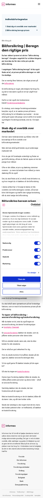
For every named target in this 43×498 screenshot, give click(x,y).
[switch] (37, 250)
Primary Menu (39, 4)
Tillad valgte (21, 285)
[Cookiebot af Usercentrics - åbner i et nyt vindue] (30, 205)
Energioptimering (21, 485)
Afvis (21, 292)
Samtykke (37, 495)
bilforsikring (9, 83)
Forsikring (21, 464)
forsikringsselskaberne (16, 103)
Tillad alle (21, 279)
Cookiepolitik (29, 495)
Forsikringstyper (21, 474)
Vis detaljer (31, 273)
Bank (21, 481)
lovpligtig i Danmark (11, 327)
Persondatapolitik (17, 495)
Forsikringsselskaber (21, 467)
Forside (21, 457)
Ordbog (21, 471)
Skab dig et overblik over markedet (21, 26)
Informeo (9, 4)
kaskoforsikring (23, 372)
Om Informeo (21, 460)
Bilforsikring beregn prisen (18, 30)
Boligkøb (21, 478)
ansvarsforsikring (11, 333)
